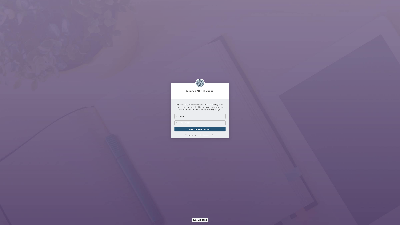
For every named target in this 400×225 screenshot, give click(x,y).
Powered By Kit (200, 220)
